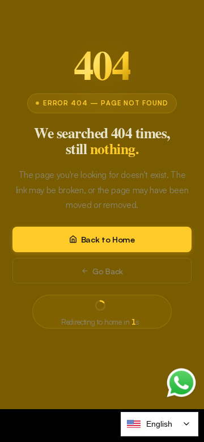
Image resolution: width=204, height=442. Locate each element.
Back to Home (108, 239)
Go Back (107, 271)
